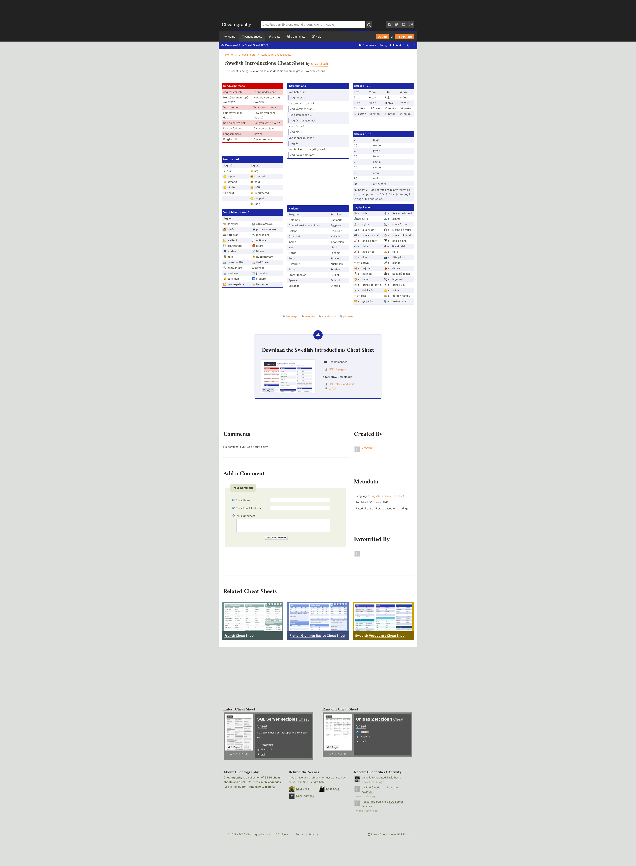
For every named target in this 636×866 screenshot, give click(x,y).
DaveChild (302, 788)
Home (231, 36)
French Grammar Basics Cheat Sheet (317, 636)
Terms (299, 834)
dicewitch (368, 447)
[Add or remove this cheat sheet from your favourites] (414, 45)
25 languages (272, 782)
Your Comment (245, 516)
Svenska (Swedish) (392, 496)
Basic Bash (393, 777)
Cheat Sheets (253, 36)
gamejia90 (368, 777)
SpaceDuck (333, 788)
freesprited (267, 744)
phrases (348, 316)
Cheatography (233, 777)
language (291, 316)
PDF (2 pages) (338, 369)
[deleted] (365, 731)
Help (318, 36)
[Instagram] (410, 24)
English (375, 496)
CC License (283, 834)
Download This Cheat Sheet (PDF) (246, 45)
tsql (263, 754)
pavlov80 (367, 787)
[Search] (369, 24)
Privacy (313, 834)
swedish (310, 316)
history (269, 786)
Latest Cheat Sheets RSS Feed (389, 834)
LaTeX (332, 388)
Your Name (243, 500)
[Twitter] (396, 24)
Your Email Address (248, 508)
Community (297, 36)
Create (275, 36)
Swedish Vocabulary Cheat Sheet (380, 636)
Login (382, 36)
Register (404, 36)
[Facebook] (389, 24)
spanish (364, 741)
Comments (369, 45)
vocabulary (329, 316)
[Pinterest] (403, 24)
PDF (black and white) (342, 384)
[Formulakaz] (357, 555)
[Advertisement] (318, 8)
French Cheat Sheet (239, 636)
